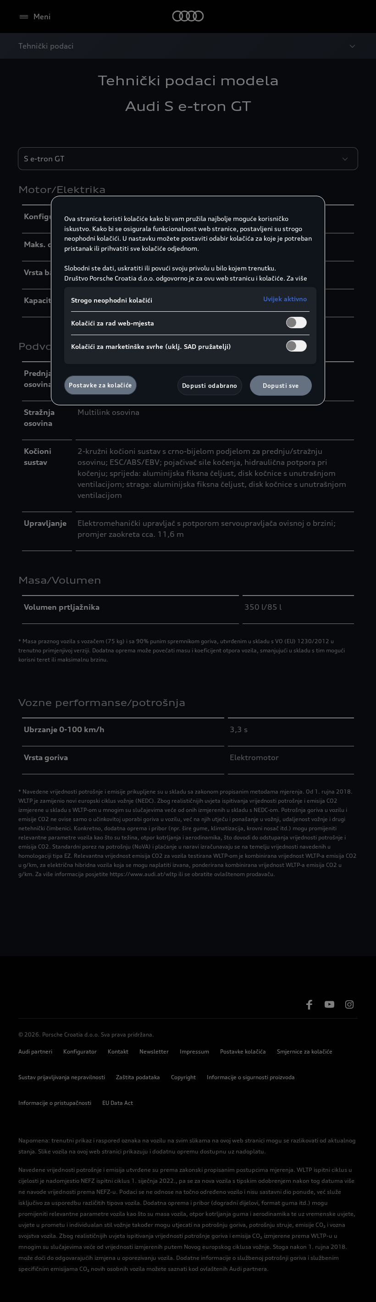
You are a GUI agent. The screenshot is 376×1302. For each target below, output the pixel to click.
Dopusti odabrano (210, 385)
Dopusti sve (281, 385)
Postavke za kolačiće (100, 385)
